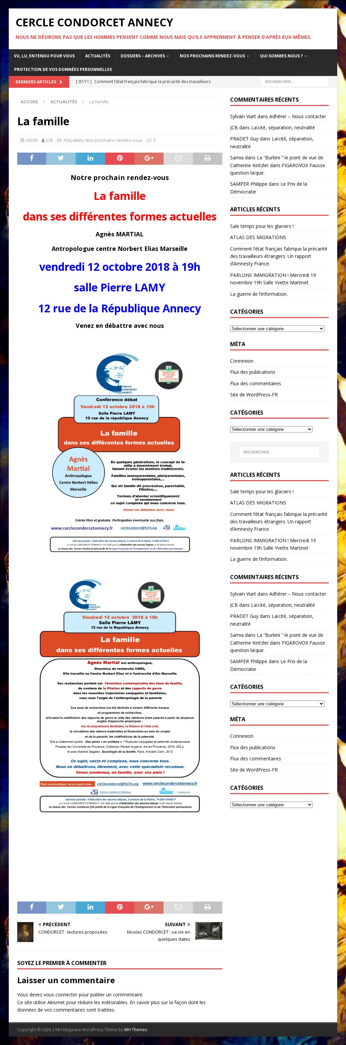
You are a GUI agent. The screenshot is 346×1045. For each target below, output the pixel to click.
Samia (237, 157)
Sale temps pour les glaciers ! (262, 226)
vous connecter (60, 994)
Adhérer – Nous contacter (297, 116)
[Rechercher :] (295, 81)
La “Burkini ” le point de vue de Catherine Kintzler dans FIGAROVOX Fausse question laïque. (277, 165)
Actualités (97, 56)
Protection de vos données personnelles (63, 69)
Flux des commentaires (255, 383)
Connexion (241, 361)
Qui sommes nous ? (281, 56)
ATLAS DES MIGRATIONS (258, 237)
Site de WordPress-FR (254, 394)
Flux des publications (252, 372)
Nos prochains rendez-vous (212, 56)
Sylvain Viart (243, 116)
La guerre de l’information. (259, 294)
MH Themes (135, 1030)
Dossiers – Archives (143, 56)
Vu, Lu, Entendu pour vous (44, 56)
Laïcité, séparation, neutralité (283, 127)
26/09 (31, 140)
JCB (49, 140)
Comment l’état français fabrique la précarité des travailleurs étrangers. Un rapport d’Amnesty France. (278, 256)
